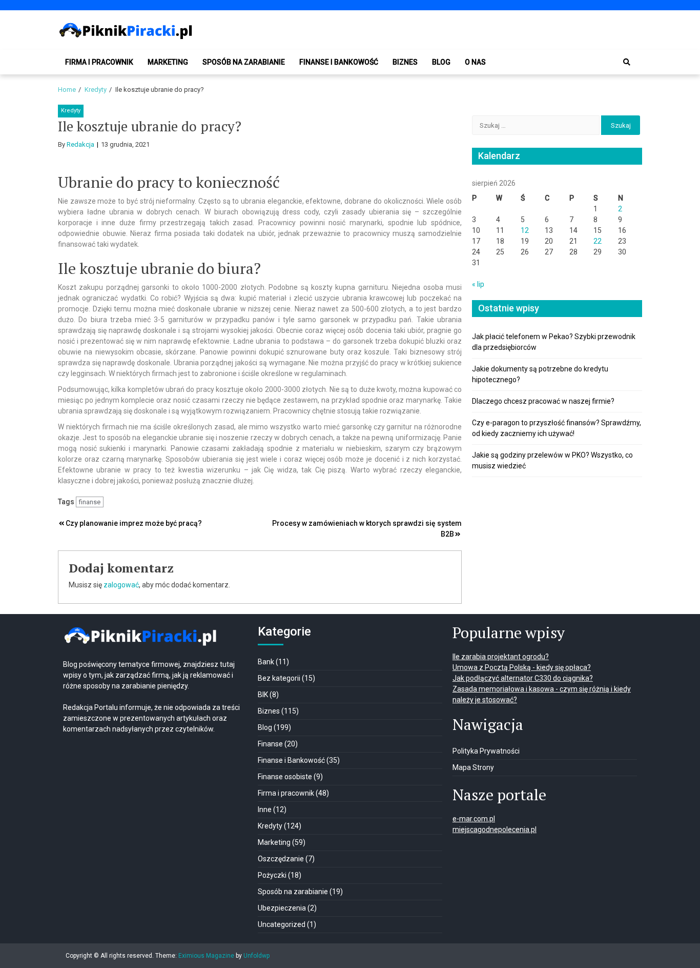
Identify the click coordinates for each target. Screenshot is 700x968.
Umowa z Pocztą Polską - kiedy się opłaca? (521, 667)
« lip (478, 284)
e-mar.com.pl (473, 819)
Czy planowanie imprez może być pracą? (134, 523)
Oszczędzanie (281, 859)
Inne (265, 809)
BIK (263, 694)
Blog (441, 62)
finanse (89, 502)
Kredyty (70, 110)
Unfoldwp (256, 955)
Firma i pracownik (99, 62)
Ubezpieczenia (282, 908)
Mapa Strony (473, 767)
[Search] (626, 62)
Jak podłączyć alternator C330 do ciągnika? (522, 678)
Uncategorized (281, 924)
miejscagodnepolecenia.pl (494, 829)
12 (525, 230)
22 (597, 241)
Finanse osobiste (285, 777)
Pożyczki (272, 875)
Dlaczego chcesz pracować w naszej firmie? (543, 401)
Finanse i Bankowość (338, 62)
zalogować (121, 585)
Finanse (270, 744)
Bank (266, 662)
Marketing (168, 62)
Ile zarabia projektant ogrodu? (500, 657)
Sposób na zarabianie (243, 62)
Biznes (405, 62)
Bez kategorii (279, 678)
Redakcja (80, 144)
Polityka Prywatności (486, 751)
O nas (475, 62)
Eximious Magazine (206, 955)
